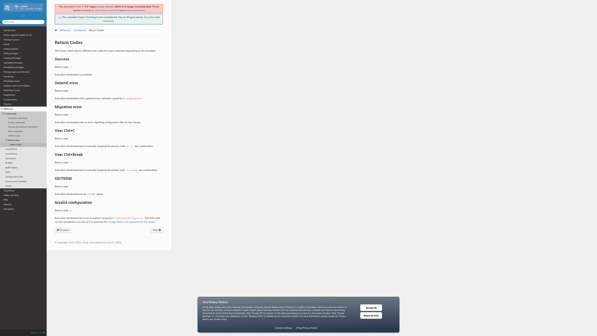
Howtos (7, 104)
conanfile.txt (11, 149)
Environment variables (16, 181)
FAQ (6, 200)
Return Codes (15, 145)
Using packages (11, 53)
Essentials (149, 17)
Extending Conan (12, 90)
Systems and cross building (16, 86)
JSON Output (14, 136)
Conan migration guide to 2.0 (18, 35)
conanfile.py (11, 154)
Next (156, 230)
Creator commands (16, 123)
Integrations (9, 95)
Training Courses (11, 40)
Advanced (108, 21)
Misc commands (15, 132)
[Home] (56, 30)
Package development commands (22, 127)
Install (6, 44)
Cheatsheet (9, 190)
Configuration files (14, 177)
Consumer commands (17, 118)
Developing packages (14, 67)
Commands (10, 114)
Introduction (10, 30)
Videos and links (11, 195)
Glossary (8, 204)
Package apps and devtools (16, 72)
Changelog (9, 209)
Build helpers (11, 167)
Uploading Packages (13, 63)
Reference (8, 109)
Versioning (8, 76)
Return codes (14, 140)
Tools (7, 172)
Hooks (8, 186)
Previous (64, 230)
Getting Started (11, 49)
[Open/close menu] (2, 109)
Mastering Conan (12, 81)
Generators (10, 158)
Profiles (8, 163)
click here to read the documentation (120, 10)
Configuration (10, 99)
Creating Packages (12, 58)
